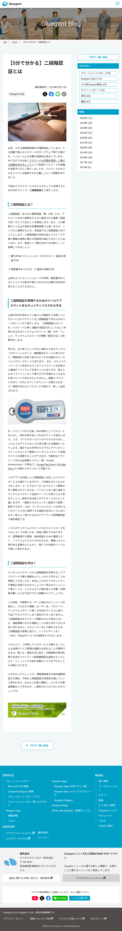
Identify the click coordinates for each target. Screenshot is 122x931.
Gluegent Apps (59, 781)
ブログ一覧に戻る (38, 745)
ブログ (14, 42)
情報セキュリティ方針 (40, 919)
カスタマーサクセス (17, 838)
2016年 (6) (85, 167)
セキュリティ (105, 815)
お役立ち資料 (105, 826)
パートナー (44, 837)
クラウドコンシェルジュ (19, 833)
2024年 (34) (86, 128)
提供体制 (42, 832)
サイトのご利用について (70, 919)
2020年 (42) (86, 148)
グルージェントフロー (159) (96, 73)
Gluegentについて (107, 810)
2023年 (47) (86, 133)
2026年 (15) (86, 118)
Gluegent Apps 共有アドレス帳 (70, 786)
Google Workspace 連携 (20, 791)
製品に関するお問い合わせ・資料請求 (29, 878)
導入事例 (103, 781)
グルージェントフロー (18, 781)
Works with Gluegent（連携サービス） (72, 810)
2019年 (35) (86, 152)
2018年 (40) (86, 157)
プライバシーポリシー (13, 919)
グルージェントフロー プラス (24, 796)
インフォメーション (108, 788)
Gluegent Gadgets (63, 800)
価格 (100, 800)
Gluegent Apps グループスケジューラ (72, 793)
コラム (11, 821)
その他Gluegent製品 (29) (94, 84)
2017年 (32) (86, 162)
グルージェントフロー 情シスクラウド (27, 803)
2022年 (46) (86, 138)
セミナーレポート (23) (93, 90)
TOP (5, 42)
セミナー (103, 795)
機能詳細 (13, 815)
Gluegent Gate (13, 810)
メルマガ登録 (78, 898)
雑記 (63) (85, 101)
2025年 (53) (86, 123)
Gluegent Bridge (60, 805)
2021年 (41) (86, 143)
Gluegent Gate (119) (91, 78)
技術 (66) (85, 96)
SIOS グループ (97, 919)
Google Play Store (45, 464)
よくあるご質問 (106, 805)
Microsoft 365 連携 (18, 786)
